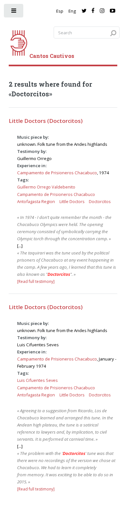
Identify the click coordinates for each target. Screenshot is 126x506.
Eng (72, 11)
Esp (59, 11)
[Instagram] (102, 11)
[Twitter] (83, 11)
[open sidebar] (14, 12)
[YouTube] (112, 11)
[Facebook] (93, 11)
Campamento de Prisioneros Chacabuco (57, 173)
